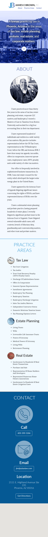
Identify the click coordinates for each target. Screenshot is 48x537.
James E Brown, (27, 5)
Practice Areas (29, 8)
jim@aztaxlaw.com (24, 469)
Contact (39, 8)
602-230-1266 (24, 433)
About (20, 8)
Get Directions (24, 496)
